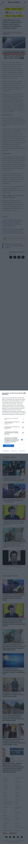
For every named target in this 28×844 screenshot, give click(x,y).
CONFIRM (8, 445)
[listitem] (14, 419)
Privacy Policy (22, 450)
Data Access (14, 450)
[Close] (25, 393)
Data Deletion (6, 450)
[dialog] (14, 422)
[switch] (22, 422)
